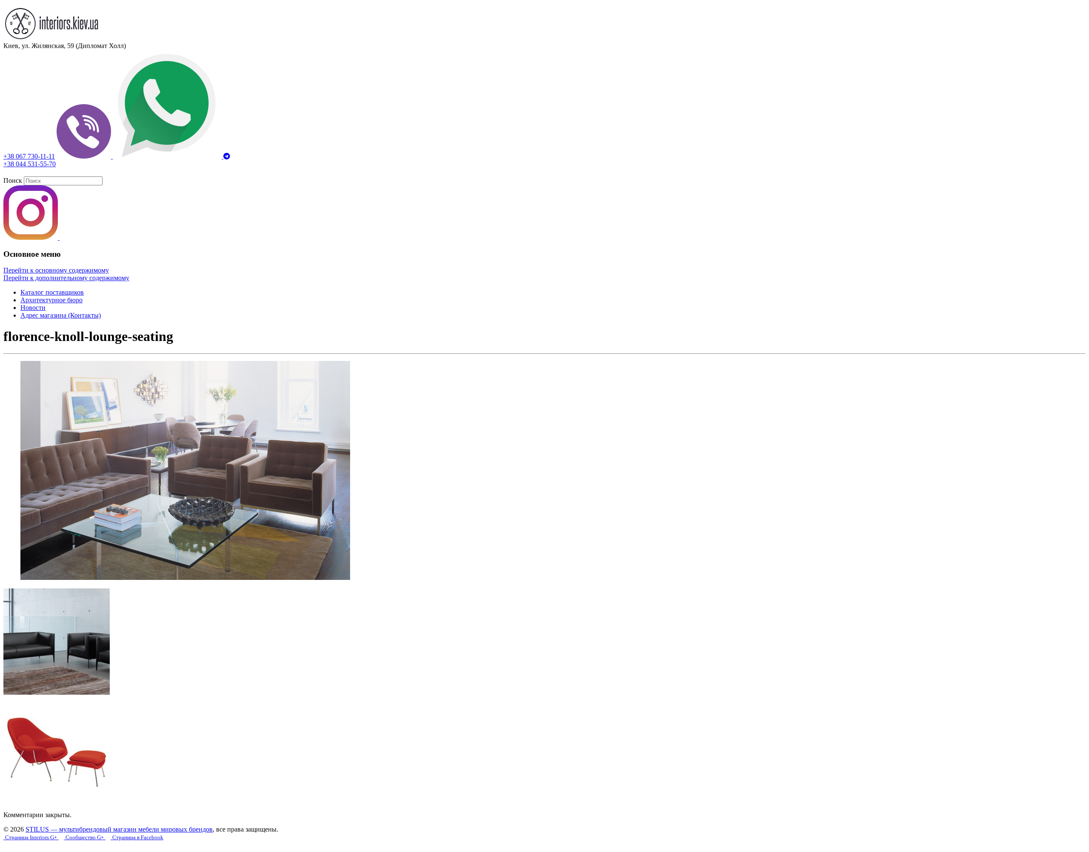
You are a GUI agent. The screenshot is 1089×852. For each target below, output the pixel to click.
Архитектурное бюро (51, 300)
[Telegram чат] (226, 156)
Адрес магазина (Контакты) (60, 315)
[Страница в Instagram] (31, 237)
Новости (33, 307)
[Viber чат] (85, 156)
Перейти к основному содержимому (56, 270)
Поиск (12, 180)
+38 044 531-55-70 (29, 164)
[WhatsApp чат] (168, 156)
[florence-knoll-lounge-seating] (185, 577)
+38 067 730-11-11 (29, 156)
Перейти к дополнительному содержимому (66, 277)
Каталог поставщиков (52, 292)
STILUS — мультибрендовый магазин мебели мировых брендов (119, 829)
